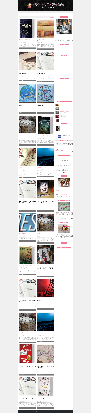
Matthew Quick (25, 364)
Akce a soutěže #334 (23, 136)
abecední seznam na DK (60, 150)
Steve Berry (30, 265)
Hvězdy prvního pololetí (24, 169)
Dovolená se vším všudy (23, 73)
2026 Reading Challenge (64, 133)
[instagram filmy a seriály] (70, 6)
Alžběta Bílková (39, 135)
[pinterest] (71, 6)
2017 (65, 151)
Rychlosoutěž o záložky (63, 107)
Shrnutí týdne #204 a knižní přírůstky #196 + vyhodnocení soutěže (27, 202)
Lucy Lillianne (34, 411)
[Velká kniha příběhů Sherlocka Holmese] (58, 130)
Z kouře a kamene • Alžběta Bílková (44, 136)
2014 (59, 151)
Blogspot (27, 411)
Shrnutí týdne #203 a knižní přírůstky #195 (27, 301)
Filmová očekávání (39, 167)
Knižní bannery (21, 233)
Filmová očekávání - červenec (43, 169)
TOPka (23, 167)
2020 (71, 151)
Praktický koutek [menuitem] (52, 13)
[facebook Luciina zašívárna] (66, 6)
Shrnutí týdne (42, 71)
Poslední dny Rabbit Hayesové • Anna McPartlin (45, 399)
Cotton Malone (20, 265)
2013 (56, 151)
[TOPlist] (64, 245)
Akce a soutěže (21, 135)
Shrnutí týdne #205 (41, 73)
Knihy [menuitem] (27, 13)
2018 (67, 151)
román (28, 364)
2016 (63, 151)
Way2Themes (22, 411)
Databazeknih (61, 147)
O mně (22, 6)
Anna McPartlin (39, 397)
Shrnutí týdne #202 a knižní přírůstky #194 (27, 399)
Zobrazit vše (52, 17)
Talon (29, 39)
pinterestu (60, 219)
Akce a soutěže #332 (23, 334)
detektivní (24, 265)
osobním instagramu (68, 196)
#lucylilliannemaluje (59, 218)
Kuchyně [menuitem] (40, 13)
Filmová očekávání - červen (43, 334)
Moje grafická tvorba (25, 233)
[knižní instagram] (67, 6)
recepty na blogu (63, 193)
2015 (61, 151)
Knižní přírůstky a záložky (22, 397)
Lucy (61, 135)
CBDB (69, 147)
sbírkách (67, 239)
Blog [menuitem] (23, 13)
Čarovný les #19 (40, 105)
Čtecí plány (38, 39)
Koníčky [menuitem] (45, 13)
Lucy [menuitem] (19, 13)
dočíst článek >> (21, 48)
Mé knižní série (39, 265)
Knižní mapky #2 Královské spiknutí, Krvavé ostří (45, 367)
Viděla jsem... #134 (41, 300)
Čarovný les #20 (22, 105)
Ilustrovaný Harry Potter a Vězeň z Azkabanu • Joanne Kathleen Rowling (66, 119)
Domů (20, 6)
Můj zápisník (38, 71)
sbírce (65, 218)
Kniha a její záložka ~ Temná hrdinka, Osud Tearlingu (45, 202)
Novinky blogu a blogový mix (22, 71)
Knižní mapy (38, 364)
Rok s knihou (20, 167)
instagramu (69, 165)
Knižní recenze (26, 39)
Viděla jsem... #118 (62, 115)
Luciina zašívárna (44, 411)
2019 (69, 151)
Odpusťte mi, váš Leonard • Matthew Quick (27, 367)
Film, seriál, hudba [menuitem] (33, 13)
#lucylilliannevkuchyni (65, 194)
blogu (63, 238)
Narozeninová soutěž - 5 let (64, 111)
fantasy (20, 39)
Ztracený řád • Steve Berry (24, 267)
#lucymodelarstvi (62, 239)
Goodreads (66, 147)
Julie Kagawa (22, 39)
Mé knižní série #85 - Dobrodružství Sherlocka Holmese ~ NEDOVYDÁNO (45, 268)
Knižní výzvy (42, 39)
